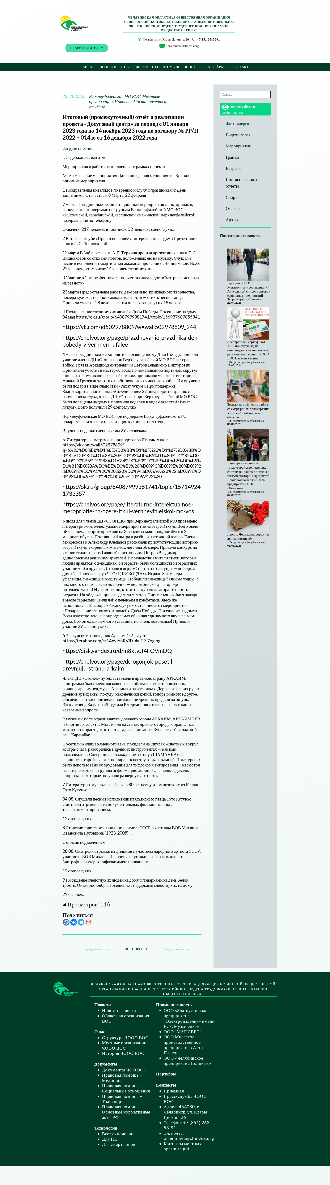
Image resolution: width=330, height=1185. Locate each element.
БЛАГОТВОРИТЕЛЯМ (87, 48)
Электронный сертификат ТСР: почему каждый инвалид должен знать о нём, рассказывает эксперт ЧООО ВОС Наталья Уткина (248, 350)
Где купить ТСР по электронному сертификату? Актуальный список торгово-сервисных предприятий (248, 289)
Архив (232, 219)
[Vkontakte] (73, 922)
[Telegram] (81, 922)
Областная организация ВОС (125, 1018)
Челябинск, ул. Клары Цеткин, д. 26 (166, 39)
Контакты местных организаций (183, 1146)
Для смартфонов (118, 1144)
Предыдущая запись (94, 949)
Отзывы (233, 208)
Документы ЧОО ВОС (124, 1069)
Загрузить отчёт (77, 148)
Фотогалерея (237, 123)
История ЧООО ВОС (123, 1053)
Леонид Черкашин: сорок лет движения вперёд (248, 536)
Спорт (231, 197)
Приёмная (174, 1090)
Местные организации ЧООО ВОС (124, 1045)
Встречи (233, 168)
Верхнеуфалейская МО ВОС (115, 96)
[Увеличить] (136, 43)
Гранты (232, 157)
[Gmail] (88, 922)
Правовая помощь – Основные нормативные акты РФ (126, 1112)
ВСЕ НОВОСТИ (137, 949)
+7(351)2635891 (208, 39)
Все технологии (117, 1133)
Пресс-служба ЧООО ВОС (185, 1098)
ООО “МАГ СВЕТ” (182, 1031)
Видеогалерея (238, 134)
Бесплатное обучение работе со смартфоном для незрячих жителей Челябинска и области (248, 410)
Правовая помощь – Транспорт (122, 1098)
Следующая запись (177, 949)
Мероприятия (238, 145)
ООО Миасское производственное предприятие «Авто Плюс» (183, 1044)
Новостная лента (119, 1010)
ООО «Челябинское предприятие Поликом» (187, 1060)
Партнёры (166, 1073)
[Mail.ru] (66, 922)
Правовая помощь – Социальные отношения (126, 1088)
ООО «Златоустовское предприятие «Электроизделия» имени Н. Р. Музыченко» (189, 1018)
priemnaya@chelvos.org (183, 46)
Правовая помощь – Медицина (122, 1077)
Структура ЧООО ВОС (125, 1037)
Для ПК (109, 1139)
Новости (123, 101)
